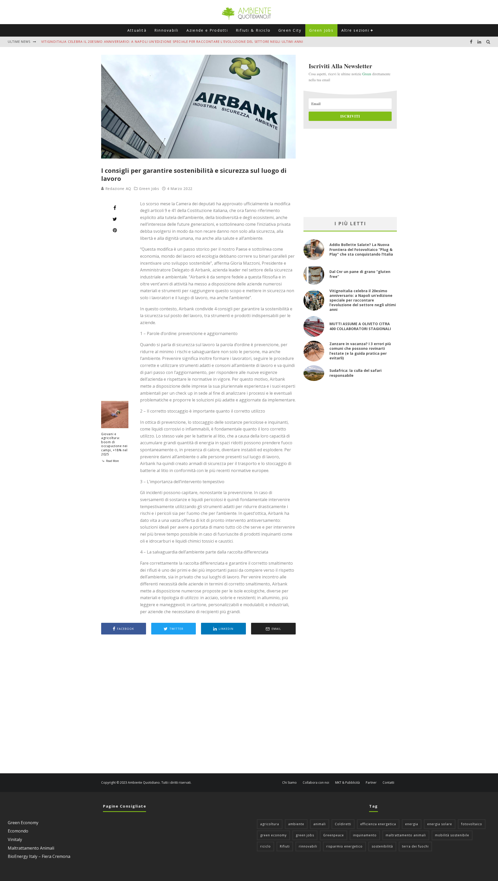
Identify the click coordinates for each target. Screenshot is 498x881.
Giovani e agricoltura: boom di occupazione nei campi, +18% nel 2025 (114, 444)
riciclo (265, 846)
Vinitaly (15, 839)
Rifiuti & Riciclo (253, 30)
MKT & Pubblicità (347, 782)
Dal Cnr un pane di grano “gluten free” (359, 274)
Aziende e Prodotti (207, 30)
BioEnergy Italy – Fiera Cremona (39, 856)
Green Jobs (321, 30)
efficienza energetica (378, 824)
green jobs (305, 835)
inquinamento (365, 835)
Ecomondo (18, 831)
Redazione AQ (117, 188)
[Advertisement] (198, 704)
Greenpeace (333, 835)
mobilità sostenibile (452, 835)
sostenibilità (382, 846)
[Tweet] (114, 219)
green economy (273, 835)
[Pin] (114, 230)
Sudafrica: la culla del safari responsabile (355, 373)
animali (319, 824)
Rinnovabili (166, 30)
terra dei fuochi (415, 846)
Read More (112, 461)
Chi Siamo (289, 782)
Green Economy (23, 822)
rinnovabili (308, 846)
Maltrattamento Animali (31, 848)
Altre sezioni (355, 30)
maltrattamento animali (406, 835)
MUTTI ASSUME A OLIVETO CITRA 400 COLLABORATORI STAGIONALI (360, 326)
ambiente (296, 824)
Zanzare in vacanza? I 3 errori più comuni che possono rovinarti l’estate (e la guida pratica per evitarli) (360, 350)
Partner (371, 782)
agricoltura (269, 824)
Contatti (388, 782)
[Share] (114, 208)
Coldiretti (343, 824)
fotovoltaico (471, 824)
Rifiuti (285, 846)
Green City (289, 30)
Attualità (137, 30)
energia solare (439, 824)
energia (411, 824)
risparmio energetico (344, 846)
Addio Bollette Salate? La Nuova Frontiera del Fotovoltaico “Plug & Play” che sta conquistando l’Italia (361, 249)
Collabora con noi (316, 782)
